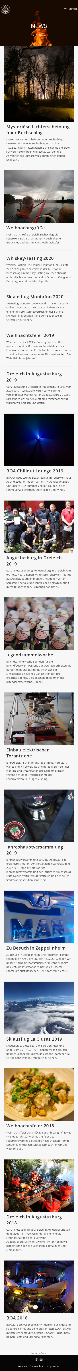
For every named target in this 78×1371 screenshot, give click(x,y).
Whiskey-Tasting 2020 (30, 258)
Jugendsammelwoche (29, 655)
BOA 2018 (17, 1318)
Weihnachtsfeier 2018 (30, 1126)
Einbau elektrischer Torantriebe (27, 753)
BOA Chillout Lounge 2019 (34, 471)
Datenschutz (37, 1366)
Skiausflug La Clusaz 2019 (34, 1039)
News (42, 35)
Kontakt (22, 1366)
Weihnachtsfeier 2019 (30, 335)
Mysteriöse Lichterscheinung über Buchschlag (37, 130)
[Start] (34, 35)
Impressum (53, 1366)
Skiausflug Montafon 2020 (34, 297)
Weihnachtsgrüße (25, 228)
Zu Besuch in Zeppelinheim (36, 948)
